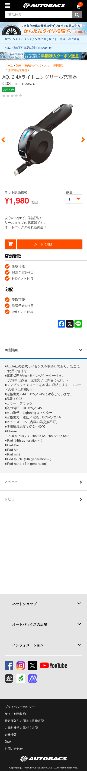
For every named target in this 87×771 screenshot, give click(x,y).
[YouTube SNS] (53, 665)
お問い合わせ (14, 748)
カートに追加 (43, 244)
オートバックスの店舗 (29, 624)
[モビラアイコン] (32, 678)
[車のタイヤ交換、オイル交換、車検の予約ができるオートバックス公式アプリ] (9, 678)
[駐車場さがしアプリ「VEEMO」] (20, 678)
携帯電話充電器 (17, 70)
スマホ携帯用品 (54, 65)
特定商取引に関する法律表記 (24, 721)
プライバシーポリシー (20, 707)
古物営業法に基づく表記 (21, 728)
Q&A (8, 741)
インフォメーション (28, 645)
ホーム (9, 65)
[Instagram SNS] (20, 665)
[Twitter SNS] (32, 665)
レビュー (11, 499)
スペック (11, 482)
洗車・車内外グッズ (28, 65)
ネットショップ (24, 604)
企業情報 (11, 734)
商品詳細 (11, 350)
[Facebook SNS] (9, 665)
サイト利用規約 (15, 714)
